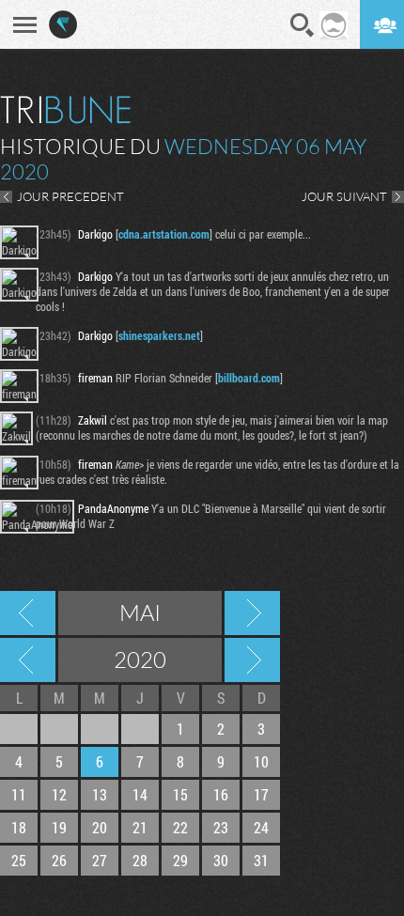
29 (180, 860)
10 (261, 761)
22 (180, 827)
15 (180, 794)
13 (99, 794)
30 (220, 860)
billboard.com (249, 377)
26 (59, 860)
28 (140, 860)
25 (18, 860)
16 (220, 794)
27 (99, 860)
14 (140, 794)
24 (261, 827)
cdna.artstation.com (164, 233)
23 (220, 827)
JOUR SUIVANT (344, 196)
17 (261, 794)
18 (18, 827)
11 (18, 794)
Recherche (302, 25)
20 (99, 827)
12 (59, 794)
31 (261, 860)
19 (59, 827)
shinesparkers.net (159, 335)
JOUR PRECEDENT (70, 196)
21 (140, 827)
